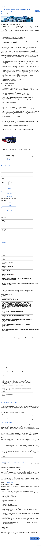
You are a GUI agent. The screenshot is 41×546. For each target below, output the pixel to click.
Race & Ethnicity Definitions (6, 422)
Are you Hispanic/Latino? (6, 418)
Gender (3, 414)
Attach (9, 188)
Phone (11, 182)
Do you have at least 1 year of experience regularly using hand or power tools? (16, 315)
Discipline (4, 229)
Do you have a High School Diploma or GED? (10, 266)
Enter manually (9, 196)
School (3, 220)
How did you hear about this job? (8, 274)
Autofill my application (32, 165)
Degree (3, 224)
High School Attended (6, 270)
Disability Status (5, 527)
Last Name (4, 174)
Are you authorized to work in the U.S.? (9, 254)
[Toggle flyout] (7, 183)
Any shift (4, 295)
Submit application (34, 538)
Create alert (8, 159)
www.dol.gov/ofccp (9, 482)
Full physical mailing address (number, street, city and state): (13, 246)
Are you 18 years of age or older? (8, 262)
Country (3, 182)
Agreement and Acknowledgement (8, 345)
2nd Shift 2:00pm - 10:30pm (8, 298)
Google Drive (9, 193)
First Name (4, 170)
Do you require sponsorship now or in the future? (10, 258)
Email (3, 178)
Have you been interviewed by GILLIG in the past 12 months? (12, 311)
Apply (37, 11)
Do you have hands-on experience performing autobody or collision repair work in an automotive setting (16, 325)
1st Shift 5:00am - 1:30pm (8, 296)
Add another (3, 242)
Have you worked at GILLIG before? (8, 394)
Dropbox (9, 190)
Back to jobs (4, 6)
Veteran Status (4, 455)
